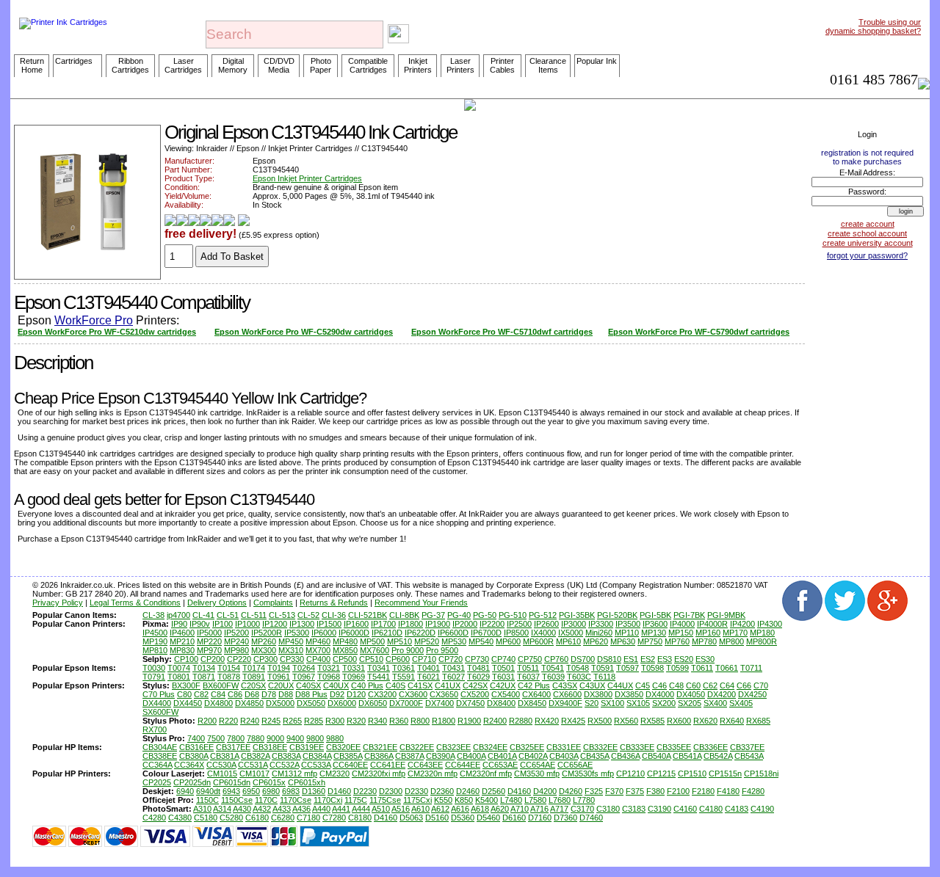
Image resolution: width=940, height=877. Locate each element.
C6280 (282, 817)
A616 (460, 808)
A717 (559, 808)
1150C (207, 800)
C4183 (736, 808)
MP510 (399, 641)
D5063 (411, 817)
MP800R (761, 641)
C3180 (608, 808)
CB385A (347, 756)
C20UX (281, 685)
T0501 (503, 667)
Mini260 (598, 632)
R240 (249, 720)
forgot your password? (867, 255)
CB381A (224, 756)
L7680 (560, 800)
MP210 (182, 641)
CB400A (471, 756)
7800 (236, 738)
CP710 (424, 659)
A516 (400, 808)
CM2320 (334, 773)
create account (867, 223)
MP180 (762, 632)
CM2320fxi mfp (378, 773)
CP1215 (661, 773)
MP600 (508, 641)
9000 (275, 738)
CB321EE (380, 747)
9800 (315, 738)
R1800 (443, 720)
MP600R (538, 641)
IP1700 (383, 623)
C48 (676, 685)
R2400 (495, 720)
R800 (420, 720)
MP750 (649, 641)
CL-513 (282, 615)
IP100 (222, 623)
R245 (271, 720)
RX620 (705, 720)
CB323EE (453, 747)
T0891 (253, 676)
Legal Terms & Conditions (135, 602)
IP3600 (655, 623)
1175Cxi (417, 800)
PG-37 (433, 615)
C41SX (420, 685)
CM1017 (254, 773)
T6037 (528, 676)
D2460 (468, 791)
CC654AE (537, 764)
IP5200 (236, 632)
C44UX (620, 685)
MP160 (707, 632)
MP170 (735, 632)
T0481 (478, 667)
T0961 (278, 676)
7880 (255, 738)
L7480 (511, 800)
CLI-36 (334, 615)
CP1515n (725, 773)
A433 (281, 808)
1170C (266, 800)
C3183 (634, 808)
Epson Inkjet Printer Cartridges (307, 178)
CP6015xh (306, 782)
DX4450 (187, 703)
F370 (614, 791)
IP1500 (329, 623)
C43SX (564, 685)
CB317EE (233, 747)
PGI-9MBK (726, 615)
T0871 (203, 676)
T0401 (428, 667)
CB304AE (159, 747)
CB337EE (747, 747)
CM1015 (222, 773)
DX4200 (721, 694)
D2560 (493, 791)
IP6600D (453, 632)
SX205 (689, 703)
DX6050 (372, 703)
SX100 (612, 703)
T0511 (528, 667)
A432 (262, 808)
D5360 (462, 817)
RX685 (758, 720)
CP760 (556, 659)
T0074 (178, 667)
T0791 (153, 676)
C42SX (475, 685)
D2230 (365, 791)
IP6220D (420, 632)
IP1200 (274, 623)
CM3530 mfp (537, 773)
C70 (760, 685)
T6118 (604, 676)
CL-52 (308, 615)
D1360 (313, 791)
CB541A (687, 756)
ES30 (705, 659)
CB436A (625, 756)
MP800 (731, 641)
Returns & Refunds (334, 602)
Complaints (273, 602)
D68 (252, 694)
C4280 (154, 817)
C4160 (685, 808)
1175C (355, 800)
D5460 (488, 817)
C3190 (659, 808)
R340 (377, 720)
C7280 (334, 817)
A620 (500, 808)
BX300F (186, 685)
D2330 (416, 791)
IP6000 (323, 632)
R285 (313, 720)
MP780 (704, 641)
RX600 (679, 720)
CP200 (212, 659)
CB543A (748, 756)
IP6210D (387, 632)
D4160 (519, 791)
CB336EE (710, 747)
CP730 (477, 659)
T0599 (677, 667)
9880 (335, 738)
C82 (201, 694)
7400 (196, 738)
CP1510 (692, 773)
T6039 (553, 676)
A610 (420, 808)
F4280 (753, 791)
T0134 (203, 667)
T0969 (353, 676)
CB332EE (600, 747)
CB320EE (343, 747)
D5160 (437, 817)
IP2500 (519, 623)
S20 (592, 703)
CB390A (440, 756)
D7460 (591, 817)
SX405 (741, 703)
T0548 (577, 667)
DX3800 (598, 694)
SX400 (715, 703)
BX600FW (221, 685)
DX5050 (311, 703)
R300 (334, 720)
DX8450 (532, 703)
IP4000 (682, 623)
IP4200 (742, 623)
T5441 (378, 676)
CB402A (532, 756)
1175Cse (385, 800)
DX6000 (342, 703)
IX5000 (570, 632)
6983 (291, 791)
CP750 (530, 659)
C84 (218, 694)
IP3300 (600, 623)
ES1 (630, 659)
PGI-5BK (655, 615)
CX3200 (382, 694)
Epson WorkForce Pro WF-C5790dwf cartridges (698, 331)
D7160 (540, 817)
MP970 (209, 650)
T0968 (328, 676)
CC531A (252, 764)
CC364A (157, 764)
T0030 (153, 667)
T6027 (453, 676)
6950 (251, 791)
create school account (867, 233)
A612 (440, 808)
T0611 (702, 667)
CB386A (378, 756)
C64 (727, 685)
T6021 (428, 676)
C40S (395, 685)
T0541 (552, 667)
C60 (693, 685)
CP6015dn (231, 782)
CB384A (317, 756)
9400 (295, 738)
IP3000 (573, 623)
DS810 (609, 659)
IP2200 (492, 623)
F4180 (728, 791)
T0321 (328, 667)
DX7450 (470, 703)
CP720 (450, 659)
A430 (242, 808)
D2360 (442, 791)
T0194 (278, 667)
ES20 (683, 659)
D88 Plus (311, 694)
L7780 (584, 800)
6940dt (208, 791)
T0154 (228, 667)
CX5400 (505, 694)
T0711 (751, 667)
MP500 (372, 641)
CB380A (193, 756)
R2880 (520, 720)
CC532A (284, 764)
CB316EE (196, 747)
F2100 (678, 791)
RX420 (547, 720)
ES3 (664, 659)
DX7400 (439, 703)
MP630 (622, 641)
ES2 (647, 659)
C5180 (205, 817)
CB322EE (417, 747)
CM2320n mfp (433, 773)
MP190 (154, 641)
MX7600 (374, 650)
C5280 (231, 817)
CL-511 (254, 615)
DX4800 (218, 703)
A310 (202, 808)
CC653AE (500, 764)
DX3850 (629, 694)
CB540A (656, 756)
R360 (398, 720)
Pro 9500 (442, 650)
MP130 (653, 632)
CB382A (255, 756)
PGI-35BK (577, 615)
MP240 (236, 641)
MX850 (345, 650)
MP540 (481, 641)
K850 (464, 800)
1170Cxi (328, 800)
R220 (228, 720)
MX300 (263, 650)
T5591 (403, 676)
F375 (635, 791)
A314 (222, 808)
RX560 (626, 720)
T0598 (652, 667)
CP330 (292, 659)
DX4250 (752, 694)
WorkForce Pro (93, 320)
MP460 (318, 641)
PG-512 (543, 615)
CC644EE (462, 764)
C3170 (582, 808)
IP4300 (769, 623)
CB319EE (306, 747)
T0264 (303, 667)
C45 (642, 685)
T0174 (253, 667)
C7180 (308, 817)
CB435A (594, 756)
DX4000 (660, 694)
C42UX (503, 685)
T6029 (478, 676)
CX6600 (567, 694)
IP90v (199, 623)
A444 (361, 808)
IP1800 (410, 623)
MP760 (677, 641)
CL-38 (153, 615)
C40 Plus (367, 685)
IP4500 (154, 632)
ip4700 (178, 615)
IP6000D (354, 632)
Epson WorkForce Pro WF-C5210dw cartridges (107, 331)
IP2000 (464, 623)
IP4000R (712, 623)
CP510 (371, 659)
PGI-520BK (617, 615)
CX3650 (444, 694)
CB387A (409, 756)
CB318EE (270, 747)
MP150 (680, 632)
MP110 (627, 632)
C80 (184, 694)
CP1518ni (761, 773)
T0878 (228, 676)
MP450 (290, 641)
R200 (207, 720)
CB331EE (563, 747)
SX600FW (160, 711)
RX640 (732, 720)
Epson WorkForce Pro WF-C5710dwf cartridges (502, 331)
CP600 (398, 659)
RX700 (154, 729)
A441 (341, 808)
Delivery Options (217, 602)
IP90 (179, 623)
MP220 (209, 641)
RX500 (600, 720)
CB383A (286, 756)
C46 (659, 685)
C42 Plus (534, 685)
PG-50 (484, 615)
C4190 (762, 808)
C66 (744, 685)
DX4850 (249, 703)
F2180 (703, 791)
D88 (285, 694)
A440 (321, 808)
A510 (381, 808)
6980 (271, 791)
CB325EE (527, 747)
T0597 (627, 667)
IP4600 (182, 632)
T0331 (353, 667)
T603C (579, 676)
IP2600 (546, 623)
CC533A (315, 764)
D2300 (390, 791)
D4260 (570, 791)
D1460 (339, 791)
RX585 (652, 720)
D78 (268, 694)
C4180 (711, 808)
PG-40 (459, 615)
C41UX (447, 685)
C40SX (308, 685)
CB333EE (637, 747)
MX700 (318, 650)
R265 (292, 720)
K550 (443, 800)
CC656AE (575, 764)
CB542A (718, 756)
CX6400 (536, 694)
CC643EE (425, 764)
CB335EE (674, 747)
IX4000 (543, 632)
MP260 (263, 641)
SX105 (638, 703)
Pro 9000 (407, 650)
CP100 (186, 659)
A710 (519, 808)
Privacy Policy (57, 602)
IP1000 (247, 623)
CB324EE (490, 747)
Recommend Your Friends (421, 602)
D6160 (514, 817)
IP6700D (486, 632)
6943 (231, 791)
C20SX (253, 685)
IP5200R (266, 632)
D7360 (565, 817)
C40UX (336, 685)
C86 (235, 694)
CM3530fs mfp (588, 773)
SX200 (664, 703)
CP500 (345, 659)
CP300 (265, 659)
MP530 (453, 641)
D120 (356, 694)
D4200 (545, 791)
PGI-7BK (689, 615)
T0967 (303, 676)
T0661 (726, 667)
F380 (655, 791)
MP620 (595, 641)
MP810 (154, 650)
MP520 (426, 641)
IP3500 (627, 623)
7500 (216, 738)
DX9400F (565, 703)
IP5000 (209, 632)
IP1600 (356, 623)
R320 (356, 720)
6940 (185, 791)
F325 (594, 791)
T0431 (453, 667)
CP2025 (156, 782)
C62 (710, 685)
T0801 (178, 676)
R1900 (469, 720)
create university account (867, 243)
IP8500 (516, 632)
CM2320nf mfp (486, 773)
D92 (337, 694)
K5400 (486, 800)
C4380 (180, 817)
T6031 (503, 676)
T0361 (403, 667)
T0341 (378, 667)
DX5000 (280, 703)
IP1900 (437, 623)
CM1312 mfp (294, 773)
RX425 (573, 720)
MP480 (345, 641)
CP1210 (630, 773)
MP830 (182, 650)
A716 (539, 808)
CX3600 (413, 694)
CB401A (502, 756)
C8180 (360, 817)
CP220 (239, 659)
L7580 (535, 800)
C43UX (592, 685)
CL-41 (203, 615)
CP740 (503, 659)
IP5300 (296, 632)
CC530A (221, 764)
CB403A (563, 756)
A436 (301, 808)
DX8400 (501, 703)
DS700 (583, 659)
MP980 (236, 650)
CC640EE (350, 764)
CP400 (318, 659)
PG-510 (513, 615)
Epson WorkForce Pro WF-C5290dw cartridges (303, 331)
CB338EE (159, 756)
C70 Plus (158, 694)
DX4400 (156, 703)
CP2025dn (192, 782)
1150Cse (237, 800)
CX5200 (474, 694)
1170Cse (295, 800)
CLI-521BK (367, 615)
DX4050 (690, 694)
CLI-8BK (404, 615)
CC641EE (387, 764)
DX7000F (406, 703)
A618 (480, 808)
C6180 (257, 817)
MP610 (568, 641)
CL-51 (228, 615)
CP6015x (269, 782)
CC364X (189, 764)
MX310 (290, 650)
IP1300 (301, 623)
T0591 (602, 667)
